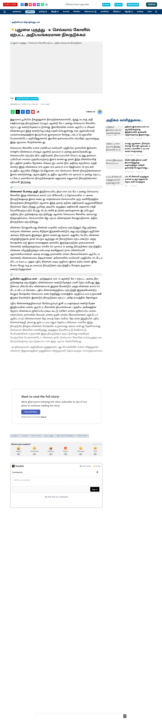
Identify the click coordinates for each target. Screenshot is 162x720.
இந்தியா (55, 11)
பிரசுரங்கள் (132, 4)
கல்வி (150, 11)
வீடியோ (117, 11)
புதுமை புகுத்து (48, 436)
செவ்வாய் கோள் (36, 436)
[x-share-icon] (18, 113)
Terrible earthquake (82, 436)
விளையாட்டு (90, 11)
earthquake (25, 436)
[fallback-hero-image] (115, 131)
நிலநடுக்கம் (15, 436)
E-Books (118, 4)
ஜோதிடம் (129, 11)
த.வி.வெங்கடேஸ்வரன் (27, 98)
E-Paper (106, 4)
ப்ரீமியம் (30, 12)
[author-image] (12, 99)
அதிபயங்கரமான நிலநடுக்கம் (65, 436)
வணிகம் (104, 11)
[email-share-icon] (33, 113)
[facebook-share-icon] (23, 113)
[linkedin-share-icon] (28, 113)
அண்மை (16, 11)
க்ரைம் (140, 11)
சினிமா (76, 11)
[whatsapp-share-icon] (13, 113)
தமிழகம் (43, 11)
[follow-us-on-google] (100, 112)
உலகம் (66, 11)
